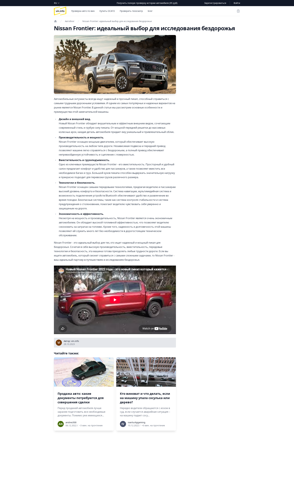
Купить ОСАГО (107, 10)
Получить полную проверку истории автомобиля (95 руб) (147, 3)
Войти (237, 3)
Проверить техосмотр (131, 10)
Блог (150, 10)
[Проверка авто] (55, 21)
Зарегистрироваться (215, 3)
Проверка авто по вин (83, 10)
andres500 (71, 422)
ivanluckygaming (136, 422)
